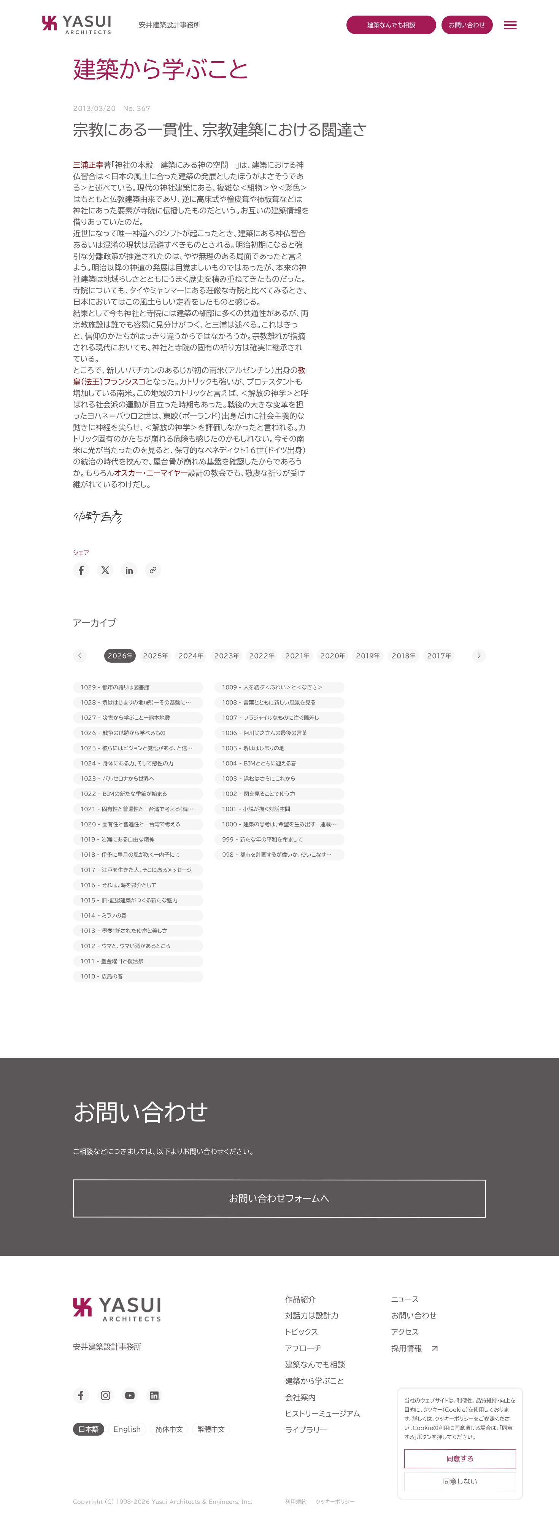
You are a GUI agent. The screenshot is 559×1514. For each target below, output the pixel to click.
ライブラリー (306, 1430)
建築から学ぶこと (314, 1381)
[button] (80, 656)
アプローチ (303, 1348)
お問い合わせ (467, 25)
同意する (460, 1458)
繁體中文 (211, 1428)
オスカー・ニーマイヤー (151, 473)
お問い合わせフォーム (279, 1198)
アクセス (405, 1332)
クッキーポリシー (335, 1501)
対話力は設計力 (311, 1315)
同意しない (460, 1481)
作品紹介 (300, 1299)
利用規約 (295, 1501)
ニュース (405, 1299)
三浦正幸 (88, 165)
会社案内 (300, 1397)
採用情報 (406, 1348)
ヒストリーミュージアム (322, 1413)
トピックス (301, 1332)
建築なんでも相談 (315, 1364)
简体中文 (169, 1428)
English (127, 1428)
